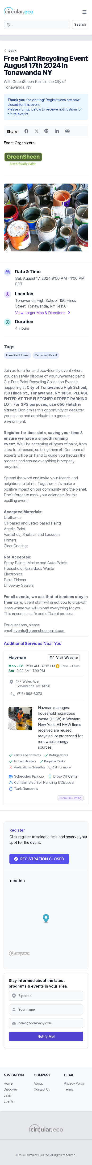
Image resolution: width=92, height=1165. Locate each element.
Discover (10, 1089)
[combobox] (37, 24)
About (38, 1083)
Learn (8, 1095)
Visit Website (67, 658)
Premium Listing (70, 798)
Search (80, 24)
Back (12, 50)
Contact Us (42, 1089)
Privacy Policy (74, 1083)
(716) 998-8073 (29, 694)
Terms (68, 1089)
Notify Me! (46, 1036)
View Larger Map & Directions (40, 312)
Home (8, 1083)
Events (9, 1101)
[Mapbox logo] (19, 953)
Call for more (61, 767)
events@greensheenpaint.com (39, 630)
